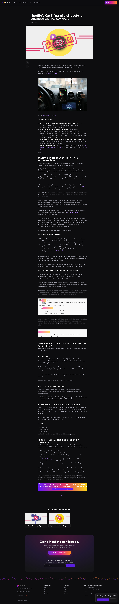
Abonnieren (70, 565)
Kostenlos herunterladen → (59, 553)
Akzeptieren (103, 599)
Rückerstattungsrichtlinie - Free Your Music (92, 590)
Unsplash (54, 115)
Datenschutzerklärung (89, 587)
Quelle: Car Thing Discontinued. (60, 251)
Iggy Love (46, 115)
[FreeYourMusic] (7, 3)
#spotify (62, 495)
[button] (62, 487)
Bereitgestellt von (20, 595)
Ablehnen (113, 599)
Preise (16, 2)
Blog (31, 2)
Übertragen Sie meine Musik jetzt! (62, 489)
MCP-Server (66, 589)
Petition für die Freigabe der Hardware (51, 459)
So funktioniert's (23, 2)
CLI (65, 591)
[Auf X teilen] (27, 62)
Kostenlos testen (110, 2)
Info (45, 587)
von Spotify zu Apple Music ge (76, 212)
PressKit (46, 593)
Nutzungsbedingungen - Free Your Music (93, 593)
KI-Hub (65, 587)
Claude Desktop (67, 593)
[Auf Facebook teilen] (27, 66)
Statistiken (37, 2)
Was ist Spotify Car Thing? (51, 73)
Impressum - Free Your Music (90, 595)
